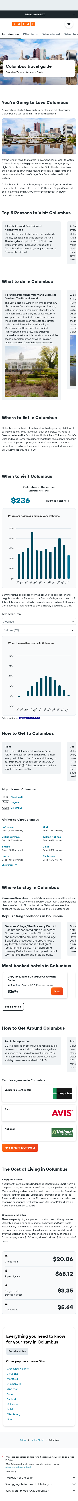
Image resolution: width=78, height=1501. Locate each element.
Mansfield (12, 1378)
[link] (57, 991)
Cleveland (12, 1373)
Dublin (10, 1409)
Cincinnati (12, 1389)
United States (37, 1440)
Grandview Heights (17, 1368)
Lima (9, 1419)
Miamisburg (13, 1414)
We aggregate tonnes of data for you (28, 1484)
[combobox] (39, 621)
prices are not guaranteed (18, 1467)
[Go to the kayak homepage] (23, 24)
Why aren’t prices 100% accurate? (27, 1490)
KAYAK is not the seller (19, 1477)
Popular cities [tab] (17, 1351)
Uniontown (13, 1404)
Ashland (11, 1399)
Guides (22, 1440)
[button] (74, 14)
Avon (10, 1394)
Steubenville (14, 1383)
